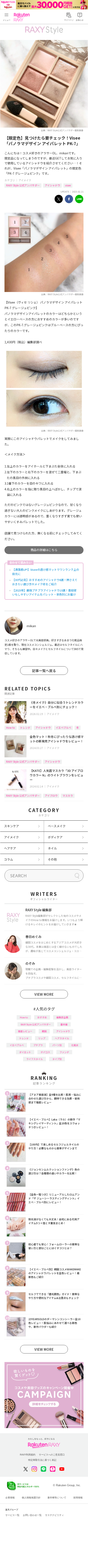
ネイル (52, 848)
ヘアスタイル (62, 1038)
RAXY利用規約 (27, 1454)
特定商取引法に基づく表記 (42, 1460)
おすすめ (42, 1017)
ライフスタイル (34, 1059)
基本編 (63, 1024)
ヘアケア (10, 848)
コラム (8, 859)
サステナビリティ (54, 1515)
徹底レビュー (25, 1031)
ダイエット (25, 1052)
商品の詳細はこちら (44, 550)
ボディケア (55, 837)
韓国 (44, 1031)
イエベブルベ (63, 727)
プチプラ (38, 1045)
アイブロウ (51, 795)
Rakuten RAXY (22, 17)
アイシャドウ (52, 185)
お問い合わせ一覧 (32, 1515)
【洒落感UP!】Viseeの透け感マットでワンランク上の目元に (45, 572)
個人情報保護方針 (31, 1497)
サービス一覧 (12, 1515)
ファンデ (64, 1052)
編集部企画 (62, 1017)
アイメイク (25, 180)
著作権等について (56, 1497)
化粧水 (74, 1045)
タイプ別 (57, 1059)
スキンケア (11, 826)
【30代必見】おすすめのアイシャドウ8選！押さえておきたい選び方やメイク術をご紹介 (44, 582)
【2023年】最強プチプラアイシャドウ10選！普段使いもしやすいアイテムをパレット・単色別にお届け (44, 592)
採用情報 (78, 1497)
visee (68, 185)
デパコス (45, 1052)
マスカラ (68, 795)
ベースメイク (57, 826)
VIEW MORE (44, 994)
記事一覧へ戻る (44, 670)
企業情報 (10, 1497)
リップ (41, 1038)
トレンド (25, 727)
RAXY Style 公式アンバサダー (23, 185)
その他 (52, 859)
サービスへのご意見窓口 (52, 1454)
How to (10, 727)
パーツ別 (57, 1045)
